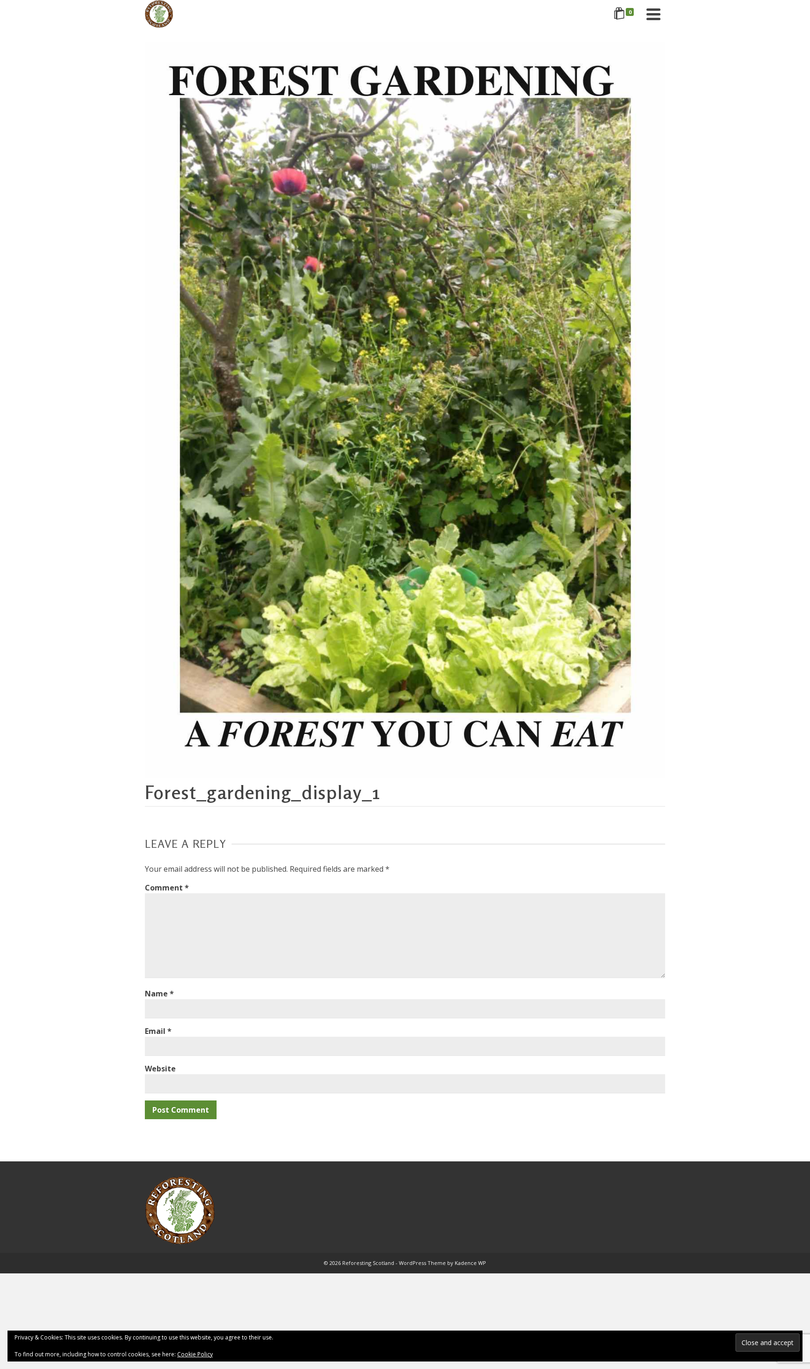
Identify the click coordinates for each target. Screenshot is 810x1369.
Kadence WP (470, 1262)
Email (158, 1031)
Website (160, 1068)
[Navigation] (653, 14)
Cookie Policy (195, 1354)
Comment (167, 888)
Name (159, 993)
